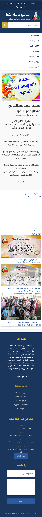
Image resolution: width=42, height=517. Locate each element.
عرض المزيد (21, 456)
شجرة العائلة (33, 40)
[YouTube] (21, 7)
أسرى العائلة (32, 61)
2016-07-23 (36, 325)
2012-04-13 (36, 291)
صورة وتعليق (36, 233)
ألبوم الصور (33, 46)
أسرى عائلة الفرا (21, 392)
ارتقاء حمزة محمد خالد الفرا (21, 428)
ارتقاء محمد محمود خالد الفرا (21, 435)
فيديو (35, 51)
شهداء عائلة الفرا (21, 396)
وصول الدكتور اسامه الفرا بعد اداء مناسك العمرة (24, 288)
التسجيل (10, 3)
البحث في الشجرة (20, 3)
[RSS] (17, 7)
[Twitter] (23, 376)
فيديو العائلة (21, 400)
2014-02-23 (36, 262)
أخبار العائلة (21, 408)
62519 (21, 325)
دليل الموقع (32, 67)
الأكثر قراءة (37, 227)
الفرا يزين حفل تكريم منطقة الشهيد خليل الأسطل (24, 322)
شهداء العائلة (32, 56)
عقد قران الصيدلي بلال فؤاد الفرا (30, 259)
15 (27, 262)
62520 (21, 291)
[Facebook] (24, 7)
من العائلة (37, 230)
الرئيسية (34, 35)
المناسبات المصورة (21, 404)
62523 (20, 262)
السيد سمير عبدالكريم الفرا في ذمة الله (21, 450)
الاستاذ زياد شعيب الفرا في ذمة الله (21, 442)
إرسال (21, 501)
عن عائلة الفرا (32, 3)
